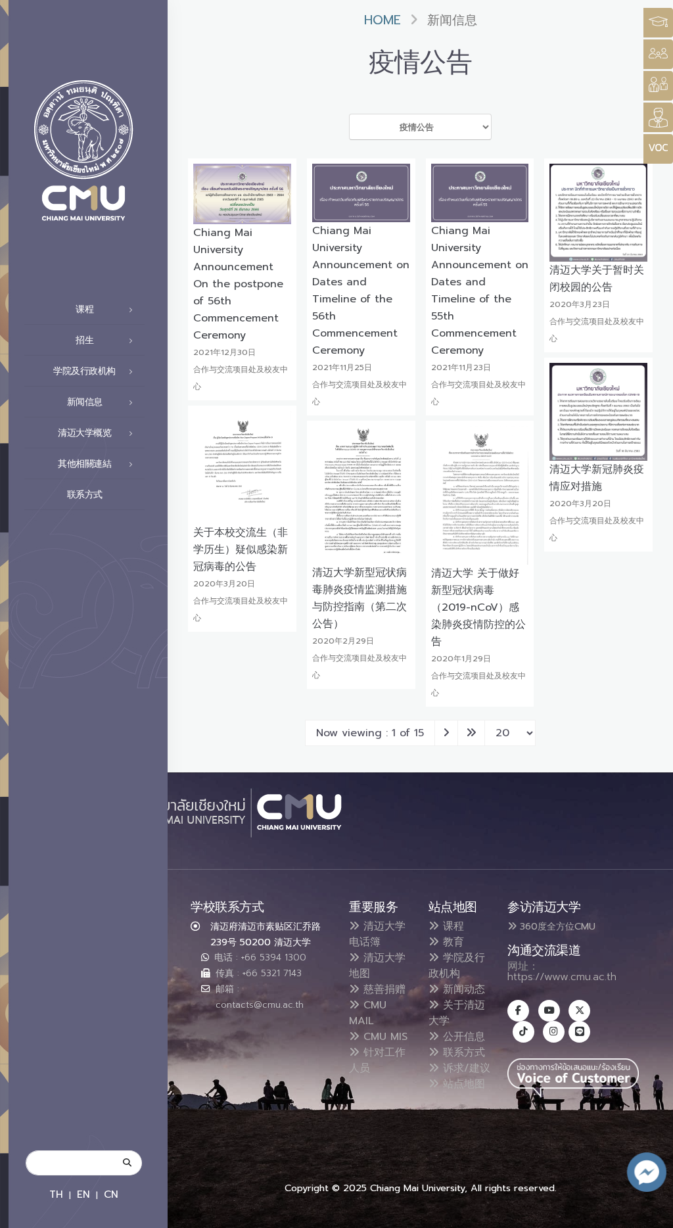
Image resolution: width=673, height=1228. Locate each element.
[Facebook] (518, 1011)
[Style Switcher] (658, 54)
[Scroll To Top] (650, 1213)
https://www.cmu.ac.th (561, 977)
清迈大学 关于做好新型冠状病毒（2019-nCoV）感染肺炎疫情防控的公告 (478, 607)
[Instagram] (554, 1032)
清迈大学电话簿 (377, 934)
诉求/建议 (464, 1068)
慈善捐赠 (383, 989)
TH (56, 1194)
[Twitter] (579, 1011)
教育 (451, 942)
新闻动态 (462, 989)
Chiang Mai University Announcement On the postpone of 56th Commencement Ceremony (238, 284)
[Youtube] (549, 1011)
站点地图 (462, 1084)
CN (111, 1194)
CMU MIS (383, 1037)
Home (382, 20)
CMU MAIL (367, 1013)
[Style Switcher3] (658, 22)
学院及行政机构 (457, 965)
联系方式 (85, 495)
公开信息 (462, 1037)
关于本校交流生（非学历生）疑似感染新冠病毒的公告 (240, 550)
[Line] (579, 1032)
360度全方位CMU (556, 926)
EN (83, 1194)
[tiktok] (523, 1032)
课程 (451, 926)
